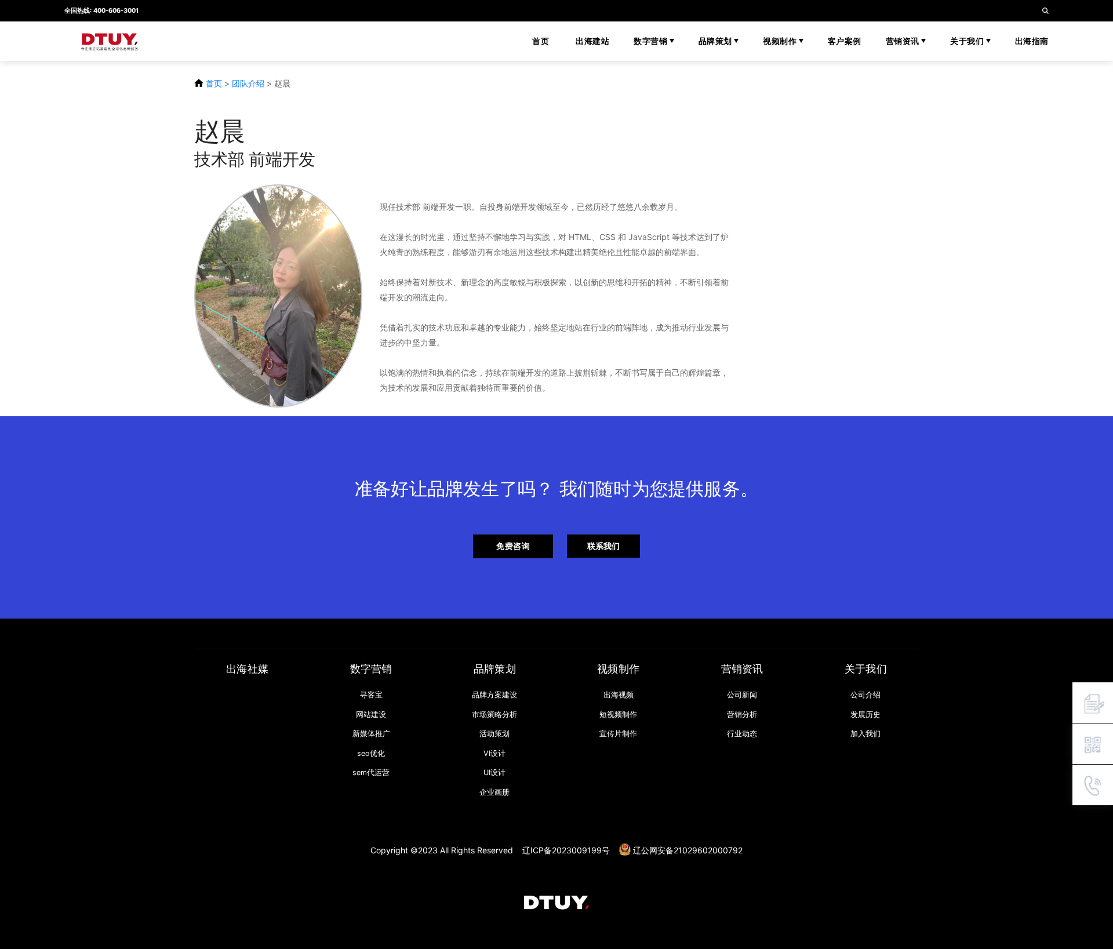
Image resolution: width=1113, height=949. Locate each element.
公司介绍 (865, 694)
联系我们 (603, 546)
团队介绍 (248, 83)
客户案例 (844, 41)
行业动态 (742, 733)
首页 (540, 41)
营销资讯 (904, 41)
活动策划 (494, 733)
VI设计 (494, 753)
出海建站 (592, 41)
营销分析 (742, 714)
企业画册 (494, 792)
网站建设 (371, 714)
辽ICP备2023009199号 (566, 850)
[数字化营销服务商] (139, 41)
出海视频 (618, 694)
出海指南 (1032, 41)
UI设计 (494, 772)
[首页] (556, 902)
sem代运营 (371, 772)
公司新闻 (742, 694)
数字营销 (652, 41)
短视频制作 (618, 714)
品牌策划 (716, 41)
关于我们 (968, 41)
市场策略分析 (494, 714)
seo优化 (371, 753)
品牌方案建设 (494, 694)
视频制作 (781, 41)
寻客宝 (371, 694)
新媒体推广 (371, 733)
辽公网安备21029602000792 (688, 850)
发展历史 (865, 714)
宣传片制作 (618, 733)
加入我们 (865, 733)
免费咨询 (513, 545)
